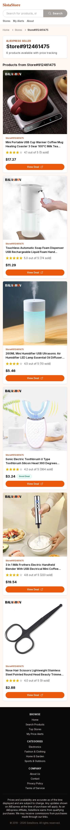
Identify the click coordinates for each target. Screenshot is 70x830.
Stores (6, 20)
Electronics (35, 746)
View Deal (33, 166)
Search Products (35, 724)
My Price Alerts (35, 733)
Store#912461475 (15, 138)
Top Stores (35, 729)
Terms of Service (35, 788)
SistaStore (11, 4)
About (30, 20)
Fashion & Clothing (35, 751)
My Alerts (18, 20)
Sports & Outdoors (35, 761)
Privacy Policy (35, 783)
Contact (35, 778)
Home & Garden (35, 756)
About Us (35, 773)
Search (58, 13)
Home (6, 29)
